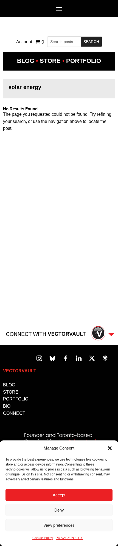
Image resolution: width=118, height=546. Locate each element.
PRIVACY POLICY (69, 538)
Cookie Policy (42, 538)
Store (50, 61)
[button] (110, 448)
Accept (59, 495)
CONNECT (14, 413)
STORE (10, 392)
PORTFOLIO (15, 399)
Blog (25, 61)
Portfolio (83, 61)
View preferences (59, 525)
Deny (59, 510)
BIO (6, 406)
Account (24, 42)
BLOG (9, 385)
